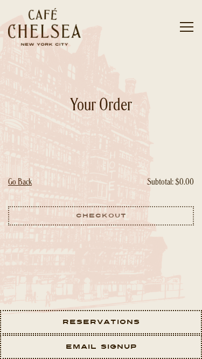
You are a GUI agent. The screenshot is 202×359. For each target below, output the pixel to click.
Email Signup (101, 346)
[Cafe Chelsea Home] (45, 27)
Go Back (20, 182)
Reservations (101, 322)
